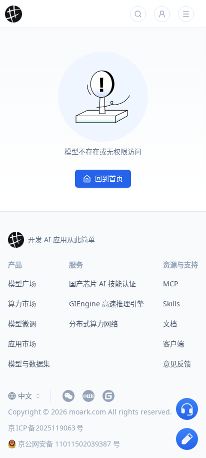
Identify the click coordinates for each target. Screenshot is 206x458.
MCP (170, 283)
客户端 (173, 343)
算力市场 (22, 303)
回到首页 (109, 178)
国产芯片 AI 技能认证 (102, 283)
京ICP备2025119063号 (46, 427)
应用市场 (22, 343)
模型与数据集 (29, 363)
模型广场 (22, 283)
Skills (171, 303)
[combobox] (25, 396)
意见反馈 (177, 363)
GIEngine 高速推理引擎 (106, 303)
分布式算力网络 (93, 323)
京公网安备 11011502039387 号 (69, 443)
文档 (170, 323)
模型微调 (22, 323)
